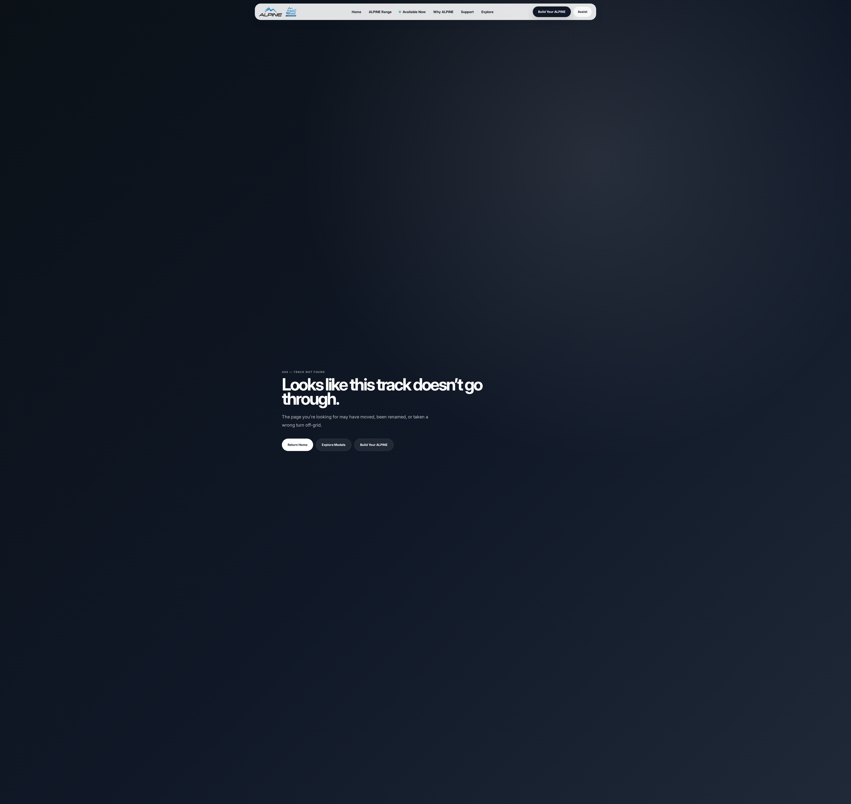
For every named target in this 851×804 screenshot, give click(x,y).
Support (467, 12)
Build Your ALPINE (374, 445)
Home (356, 12)
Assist (582, 12)
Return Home (297, 445)
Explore (487, 12)
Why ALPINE (443, 12)
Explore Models (333, 445)
